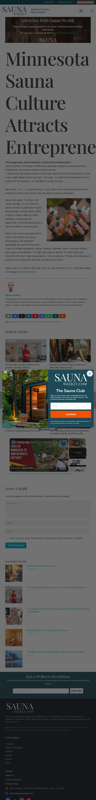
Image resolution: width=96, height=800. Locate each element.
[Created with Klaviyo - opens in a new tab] (48, 428)
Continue (71, 414)
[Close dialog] (90, 374)
